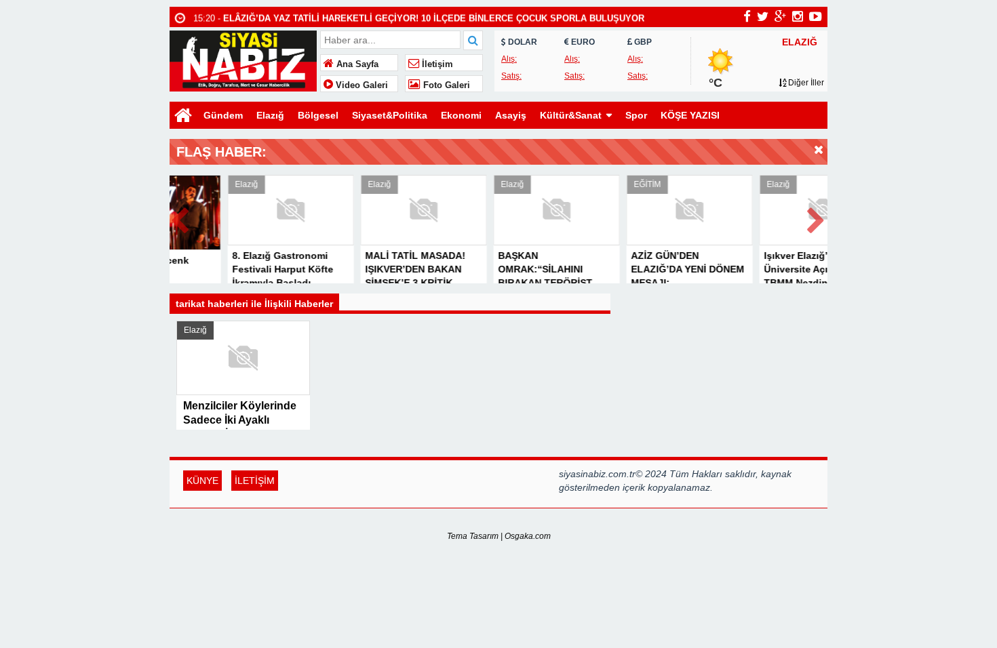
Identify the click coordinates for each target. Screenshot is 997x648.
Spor (636, 115)
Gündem (223, 115)
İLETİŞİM (255, 480)
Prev (180, 217)
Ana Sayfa (356, 64)
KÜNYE (202, 480)
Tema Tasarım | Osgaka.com (499, 536)
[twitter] (762, 16)
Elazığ (270, 115)
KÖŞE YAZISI (690, 115)
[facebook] (747, 16)
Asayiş (510, 115)
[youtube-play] (815, 16)
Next (816, 217)
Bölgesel (318, 115)
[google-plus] (780, 16)
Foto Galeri (445, 85)
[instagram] (797, 16)
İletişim (436, 64)
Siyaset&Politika (389, 115)
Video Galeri (360, 85)
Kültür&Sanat (571, 115)
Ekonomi (461, 115)
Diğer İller (805, 82)
